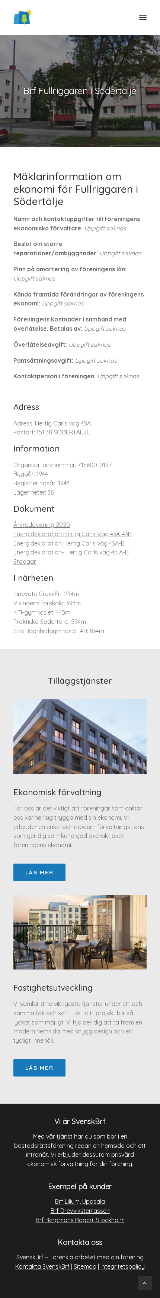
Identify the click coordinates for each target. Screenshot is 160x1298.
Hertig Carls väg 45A (63, 423)
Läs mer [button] (39, 872)
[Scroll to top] (145, 1282)
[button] (143, 17)
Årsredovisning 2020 (41, 524)
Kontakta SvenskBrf (42, 1266)
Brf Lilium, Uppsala (80, 1201)
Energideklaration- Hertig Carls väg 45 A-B (71, 552)
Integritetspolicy (122, 1266)
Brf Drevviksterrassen (80, 1210)
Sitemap (85, 1266)
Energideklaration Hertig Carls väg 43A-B (69, 543)
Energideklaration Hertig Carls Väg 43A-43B (72, 534)
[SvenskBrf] (22, 17)
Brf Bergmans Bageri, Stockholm (80, 1220)
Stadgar (24, 561)
